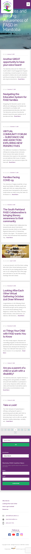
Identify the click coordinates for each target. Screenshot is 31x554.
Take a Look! (10, 405)
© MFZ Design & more (21, 549)
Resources (5, 509)
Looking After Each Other (9, 503)
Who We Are (5, 501)
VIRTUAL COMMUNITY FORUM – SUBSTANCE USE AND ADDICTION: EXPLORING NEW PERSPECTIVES (15, 138)
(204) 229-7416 (10, 523)
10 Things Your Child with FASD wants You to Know (14, 333)
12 (28, 430)
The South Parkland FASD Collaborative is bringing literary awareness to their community (14, 215)
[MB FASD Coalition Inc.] (7, 6)
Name (3, 470)
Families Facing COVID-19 (11, 179)
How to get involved (8, 506)
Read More (21, 79)
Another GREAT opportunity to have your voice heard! (13, 62)
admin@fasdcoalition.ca (12, 515)
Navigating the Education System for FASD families (14, 97)
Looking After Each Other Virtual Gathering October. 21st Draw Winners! (13, 295)
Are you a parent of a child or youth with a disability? (14, 370)
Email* (4, 476)
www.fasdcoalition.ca (11, 519)
